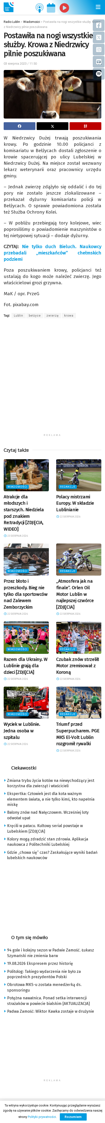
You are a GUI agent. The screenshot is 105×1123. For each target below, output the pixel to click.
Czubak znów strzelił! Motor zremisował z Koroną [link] (77, 666)
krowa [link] (69, 315)
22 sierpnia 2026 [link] (69, 516)
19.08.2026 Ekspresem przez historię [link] (40, 963)
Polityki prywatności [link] (42, 1117)
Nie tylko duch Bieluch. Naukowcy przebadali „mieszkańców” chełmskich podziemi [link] (52, 253)
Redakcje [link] (67, 486)
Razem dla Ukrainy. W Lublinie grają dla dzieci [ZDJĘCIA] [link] (25, 666)
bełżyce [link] (35, 315)
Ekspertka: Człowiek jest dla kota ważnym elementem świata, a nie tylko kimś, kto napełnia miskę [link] (50, 799)
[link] (8, 7)
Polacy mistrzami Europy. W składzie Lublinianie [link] (75, 503)
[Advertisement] (52, 379)
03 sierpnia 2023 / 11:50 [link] (20, 63)
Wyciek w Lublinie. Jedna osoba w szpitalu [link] (22, 730)
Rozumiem (73, 1117)
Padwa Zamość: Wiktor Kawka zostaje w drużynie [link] (50, 1011)
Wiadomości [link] (17, 486)
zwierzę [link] (52, 315)
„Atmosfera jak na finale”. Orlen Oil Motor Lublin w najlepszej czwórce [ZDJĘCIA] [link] (75, 594)
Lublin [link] (18, 315)
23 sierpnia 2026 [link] (17, 536)
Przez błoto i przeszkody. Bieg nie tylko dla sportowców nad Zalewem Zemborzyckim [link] (25, 594)
